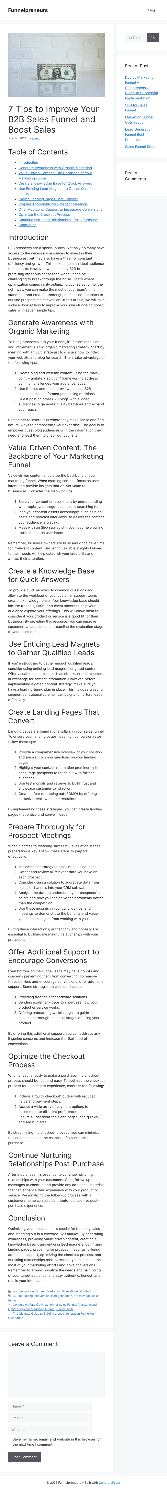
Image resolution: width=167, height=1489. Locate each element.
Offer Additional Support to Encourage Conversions (60, 209)
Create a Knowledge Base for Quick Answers (55, 183)
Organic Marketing (47, 1291)
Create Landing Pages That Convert (48, 199)
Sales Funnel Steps (140, 147)
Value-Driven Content (76, 1291)
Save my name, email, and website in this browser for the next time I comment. (57, 1442)
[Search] (153, 37)
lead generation (23, 1291)
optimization (82, 1296)
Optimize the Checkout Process (44, 214)
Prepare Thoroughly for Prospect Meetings (53, 204)
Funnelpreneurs (28, 10)
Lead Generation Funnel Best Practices (139, 134)
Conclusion (27, 225)
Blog (151, 10)
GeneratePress (110, 1483)
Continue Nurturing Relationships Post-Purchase (58, 220)
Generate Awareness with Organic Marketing (55, 168)
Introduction (28, 163)
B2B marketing (23, 1296)
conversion (41, 1296)
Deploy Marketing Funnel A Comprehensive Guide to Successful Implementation (141, 87)
